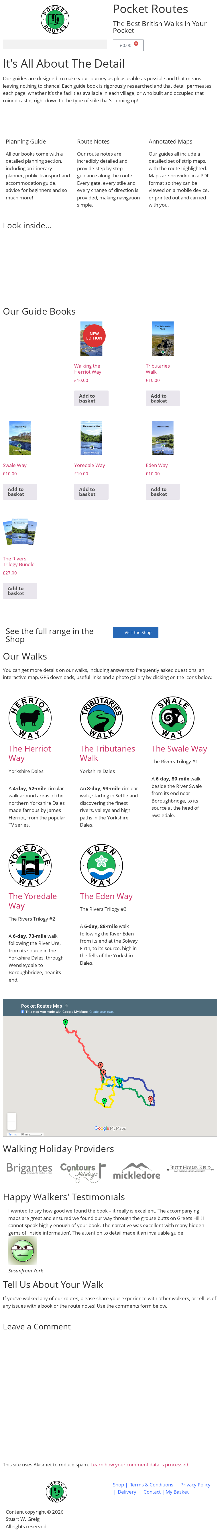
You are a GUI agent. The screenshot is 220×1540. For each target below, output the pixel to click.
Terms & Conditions (151, 1484)
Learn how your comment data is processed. (140, 1464)
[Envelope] (151, 1518)
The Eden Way (106, 895)
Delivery (127, 1491)
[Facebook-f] (120, 1518)
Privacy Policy (195, 1484)
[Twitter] (135, 1518)
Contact (153, 1491)
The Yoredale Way (33, 900)
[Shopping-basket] (166, 1518)
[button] (55, 44)
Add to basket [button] (87, 398)
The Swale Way (179, 748)
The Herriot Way (30, 753)
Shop (118, 1484)
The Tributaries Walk (107, 753)
